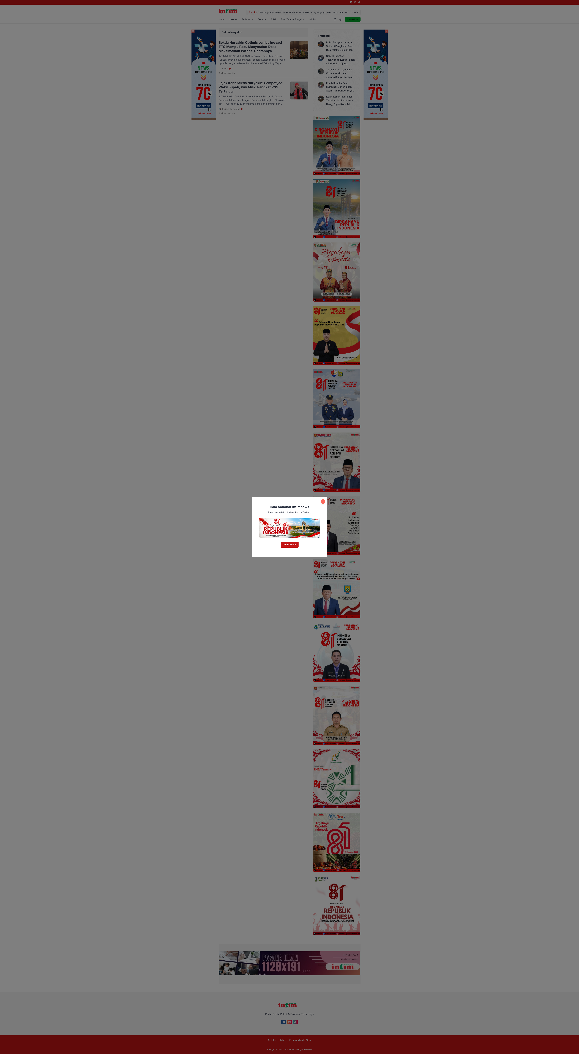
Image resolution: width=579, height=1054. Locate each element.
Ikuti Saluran (289, 544)
